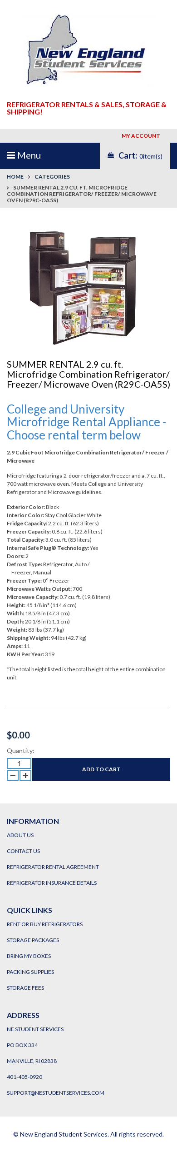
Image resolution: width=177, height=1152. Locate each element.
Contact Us (23, 851)
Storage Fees (25, 987)
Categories (52, 176)
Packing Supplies (30, 971)
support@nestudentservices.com (55, 1092)
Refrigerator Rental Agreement (53, 866)
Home (15, 176)
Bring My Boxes (29, 956)
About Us (20, 835)
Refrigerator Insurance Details (52, 882)
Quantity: (20, 750)
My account (142, 135)
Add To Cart (101, 769)
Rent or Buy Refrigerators (45, 924)
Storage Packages (33, 940)
